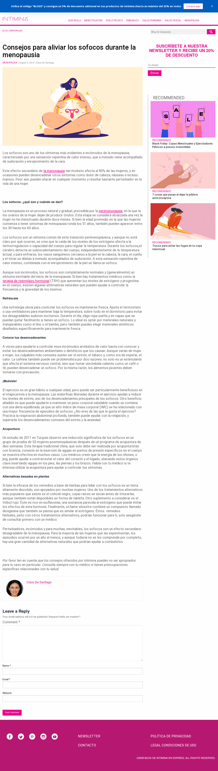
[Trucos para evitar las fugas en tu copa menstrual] (183, 221)
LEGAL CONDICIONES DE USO (173, 745)
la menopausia (54, 171)
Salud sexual (173, 20)
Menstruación (93, 20)
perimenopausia (110, 211)
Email (6, 679)
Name (7, 665)
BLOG (5, 31)
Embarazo (132, 20)
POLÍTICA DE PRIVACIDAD (171, 736)
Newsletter (89, 736)
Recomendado (161, 140)
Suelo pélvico (114, 20)
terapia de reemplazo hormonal (26, 281)
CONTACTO (87, 745)
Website (7, 693)
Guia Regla (74, 20)
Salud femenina (151, 20)
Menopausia (192, 20)
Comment (11, 622)
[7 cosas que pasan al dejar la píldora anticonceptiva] (183, 170)
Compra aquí (193, 6)
